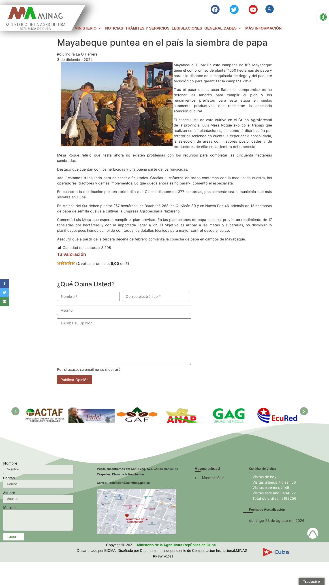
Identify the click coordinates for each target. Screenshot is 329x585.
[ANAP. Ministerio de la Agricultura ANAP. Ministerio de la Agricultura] (184, 410)
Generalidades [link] (220, 28)
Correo (9, 478)
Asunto (9, 493)
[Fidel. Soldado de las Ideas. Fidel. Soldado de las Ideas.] (91, 410)
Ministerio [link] (85, 28)
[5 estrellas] (73, 263)
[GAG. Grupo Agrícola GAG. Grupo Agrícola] (230, 410)
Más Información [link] (263, 28)
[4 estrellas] (69, 263)
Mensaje (10, 507)
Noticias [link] (114, 28)
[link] (323, 17)
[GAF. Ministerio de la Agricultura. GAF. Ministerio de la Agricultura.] (138, 410)
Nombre (10, 463)
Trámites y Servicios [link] (147, 28)
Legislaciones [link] (187, 28)
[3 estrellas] (66, 263)
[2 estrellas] (62, 263)
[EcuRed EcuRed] (276, 410)
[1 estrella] (59, 263)
